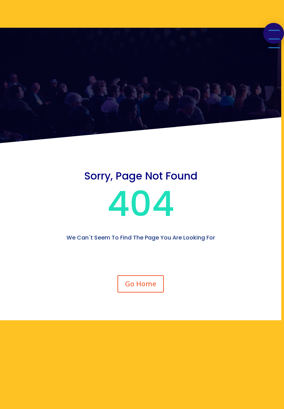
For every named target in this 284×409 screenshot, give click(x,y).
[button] (273, 33)
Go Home (140, 283)
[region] (142, 204)
